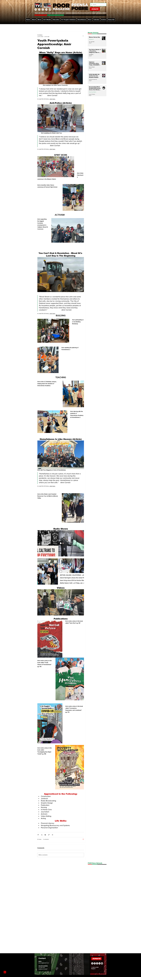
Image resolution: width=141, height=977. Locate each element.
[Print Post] (52, 834)
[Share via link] (49, 834)
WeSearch (91, 39)
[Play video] (60, 543)
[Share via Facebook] (38, 834)
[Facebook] (39, 9)
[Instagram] (43, 9)
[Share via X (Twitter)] (41, 834)
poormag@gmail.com (44, 959)
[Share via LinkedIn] (45, 834)
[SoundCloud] (46, 9)
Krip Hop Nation (92, 92)
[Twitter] (36, 9)
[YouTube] (50, 9)
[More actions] (83, 36)
